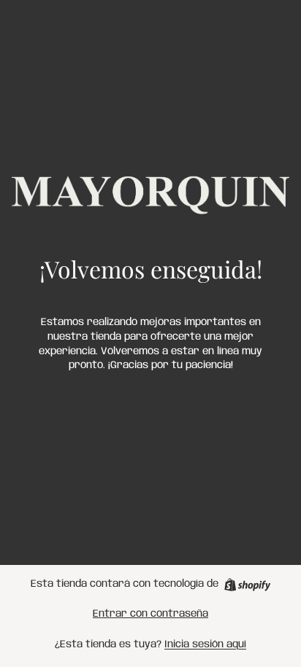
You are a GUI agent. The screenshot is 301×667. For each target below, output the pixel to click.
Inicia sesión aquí (205, 644)
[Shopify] (247, 584)
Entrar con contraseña (150, 614)
